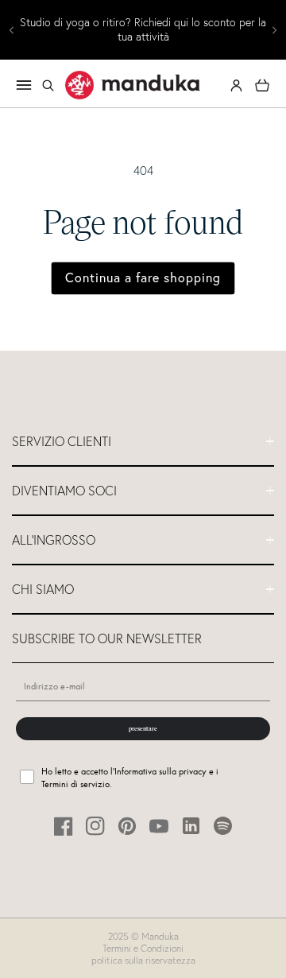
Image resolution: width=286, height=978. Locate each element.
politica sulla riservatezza (143, 960)
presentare (143, 728)
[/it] (132, 85)
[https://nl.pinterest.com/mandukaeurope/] (127, 826)
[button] (48, 85)
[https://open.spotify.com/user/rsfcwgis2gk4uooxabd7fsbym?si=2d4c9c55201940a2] (223, 826)
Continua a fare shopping (143, 277)
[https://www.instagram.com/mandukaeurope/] (96, 826)
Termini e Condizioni (143, 948)
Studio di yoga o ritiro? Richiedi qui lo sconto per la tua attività (143, 30)
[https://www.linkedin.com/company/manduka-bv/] (191, 826)
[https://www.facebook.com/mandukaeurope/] (64, 826)
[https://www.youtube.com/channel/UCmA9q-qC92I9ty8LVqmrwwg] (159, 826)
